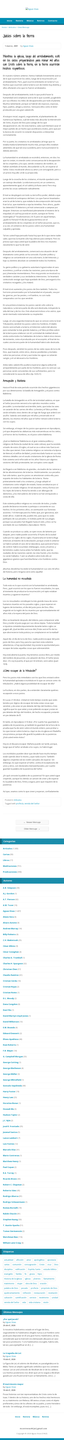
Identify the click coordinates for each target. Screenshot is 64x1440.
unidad (55, 1297)
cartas (7, 1264)
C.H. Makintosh (10, 940)
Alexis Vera (8, 916)
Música (30, 20)
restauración (39, 1293)
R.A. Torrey (8, 1173)
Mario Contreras (11, 1155)
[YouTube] (27, 1422)
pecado (24, 1288)
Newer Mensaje (32, 822)
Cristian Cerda (10, 980)
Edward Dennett (11, 1033)
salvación (8, 1297)
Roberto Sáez (9, 1190)
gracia (32, 1274)
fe (25, 1274)
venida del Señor (32, 803)
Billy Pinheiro (9, 934)
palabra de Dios (11, 1288)
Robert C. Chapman (12, 1184)
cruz (49, 1264)
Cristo (42, 1264)
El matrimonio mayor (13, 1384)
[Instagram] (30, 1422)
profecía (20, 803)
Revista (19, 20)
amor (28, 1259)
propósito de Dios (49, 1288)
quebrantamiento (12, 1293)
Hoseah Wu (8, 1109)
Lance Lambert (10, 1138)
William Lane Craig (12, 1242)
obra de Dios (31, 1283)
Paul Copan (8, 1167)
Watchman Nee (10, 1237)
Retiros (40, 20)
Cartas (6, 854)
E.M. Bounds (9, 1027)
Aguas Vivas (28, 46)
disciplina (8, 1269)
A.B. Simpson (9, 887)
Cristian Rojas (10, 986)
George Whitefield (12, 1079)
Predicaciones (10, 871)
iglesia (28, 1278)
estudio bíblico (50, 1269)
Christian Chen (10, 969)
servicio (32, 1297)
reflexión (27, 1293)
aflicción (20, 1259)
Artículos (12, 27)
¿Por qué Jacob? (11, 1319)
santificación (20, 1297)
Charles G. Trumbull (12, 957)
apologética (39, 1259)
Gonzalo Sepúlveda (12, 1085)
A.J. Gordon (8, 893)
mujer (19, 1283)
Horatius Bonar (10, 1103)
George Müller (10, 1074)
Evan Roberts (9, 1044)
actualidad (8, 1259)
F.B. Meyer (8, 1050)
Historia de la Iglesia (13, 1278)
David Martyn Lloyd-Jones (15, 1015)
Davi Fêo (7, 1010)
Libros (6, 860)
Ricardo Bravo (10, 1178)
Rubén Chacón (10, 1213)
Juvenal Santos (10, 1132)
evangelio (8, 1274)
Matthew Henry (10, 1161)
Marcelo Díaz (9, 1149)
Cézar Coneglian (11, 951)
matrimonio (9, 1283)
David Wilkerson (11, 1021)
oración (43, 1283)
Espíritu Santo (34, 1269)
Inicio (9, 20)
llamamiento (49, 1278)
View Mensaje (23, 27)
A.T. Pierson (9, 899)
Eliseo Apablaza (10, 1039)
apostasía (51, 1259)
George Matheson (12, 1068)
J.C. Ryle (6, 1120)
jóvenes (37, 1278)
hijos (40, 1274)
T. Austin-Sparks (11, 1225)
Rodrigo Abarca (10, 1196)
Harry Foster (9, 1091)
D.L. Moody (8, 998)
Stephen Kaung (10, 1219)
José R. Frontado (11, 1126)
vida (24, 1302)
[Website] (33, 1422)
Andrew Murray (10, 928)
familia (19, 1274)
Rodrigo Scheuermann (14, 1202)
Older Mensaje (32, 828)
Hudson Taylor (10, 1114)
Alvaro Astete (10, 922)
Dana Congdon (10, 1004)
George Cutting (10, 1062)
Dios (56, 1264)
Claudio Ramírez (11, 975)
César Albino (9, 946)
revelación (52, 1293)
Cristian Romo (10, 992)
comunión (17, 1264)
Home (4, 27)
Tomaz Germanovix (12, 1231)
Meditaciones (10, 866)
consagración (30, 1264)
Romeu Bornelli (10, 1207)
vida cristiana (34, 1302)
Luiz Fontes (8, 1143)
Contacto (52, 20)
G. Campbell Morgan (13, 1056)
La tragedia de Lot (12, 1353)
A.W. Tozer (8, 905)
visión (46, 1302)
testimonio (44, 1297)
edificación (20, 1269)
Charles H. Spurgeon (13, 963)
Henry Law (8, 1097)
